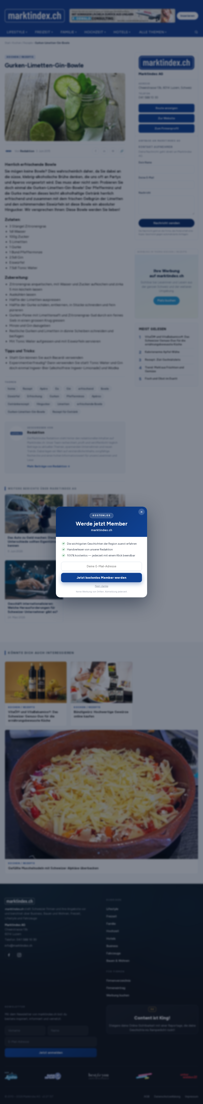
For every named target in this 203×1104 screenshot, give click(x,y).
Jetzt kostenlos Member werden (101, 577)
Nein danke (101, 586)
